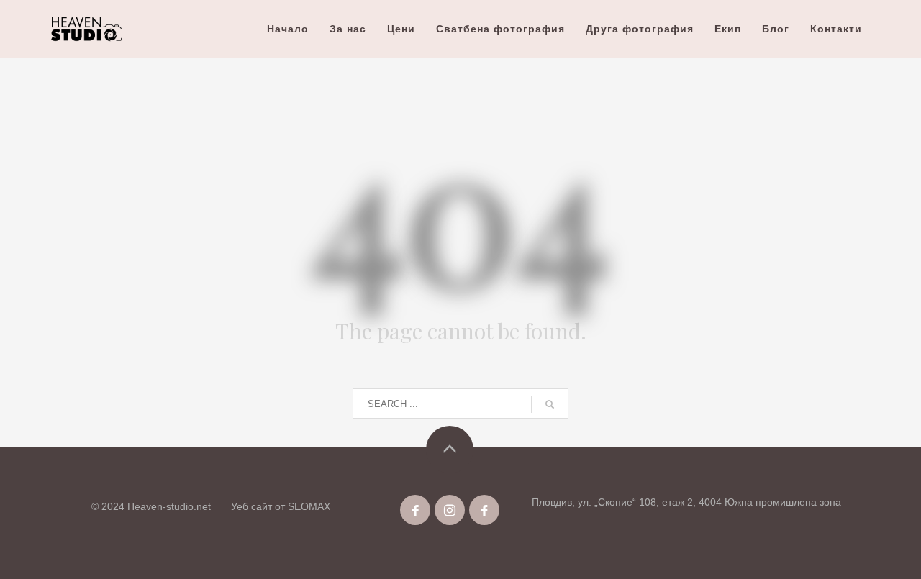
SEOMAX (309, 506)
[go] (549, 404)
